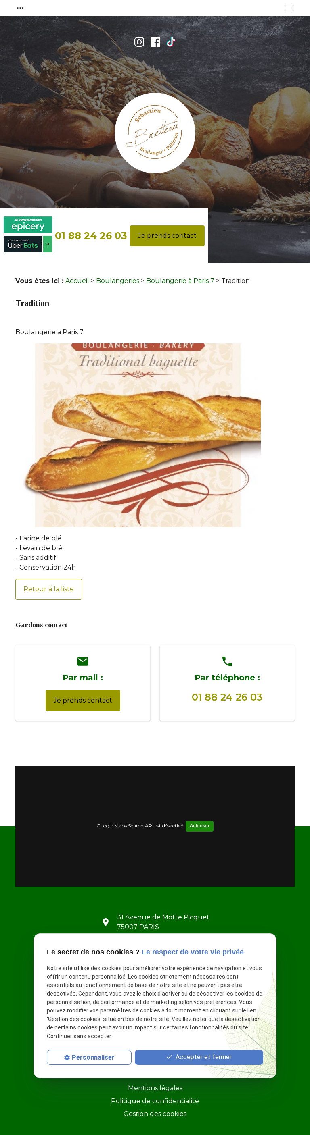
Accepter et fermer (203, 1057)
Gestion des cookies (155, 1114)
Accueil (77, 281)
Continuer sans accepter (79, 1036)
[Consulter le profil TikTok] (171, 42)
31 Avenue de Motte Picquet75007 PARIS (163, 922)
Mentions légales (155, 1088)
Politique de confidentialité (155, 1101)
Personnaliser (93, 1057)
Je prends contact (167, 235)
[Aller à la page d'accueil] (155, 134)
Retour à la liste (48, 589)
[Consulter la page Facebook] (155, 42)
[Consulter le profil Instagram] (139, 42)
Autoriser (199, 826)
